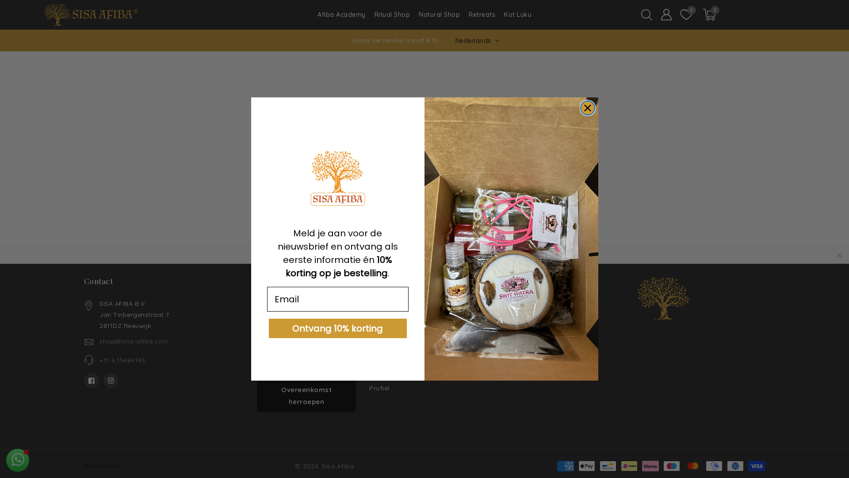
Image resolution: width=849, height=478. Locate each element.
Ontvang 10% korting (337, 328)
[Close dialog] (588, 108)
